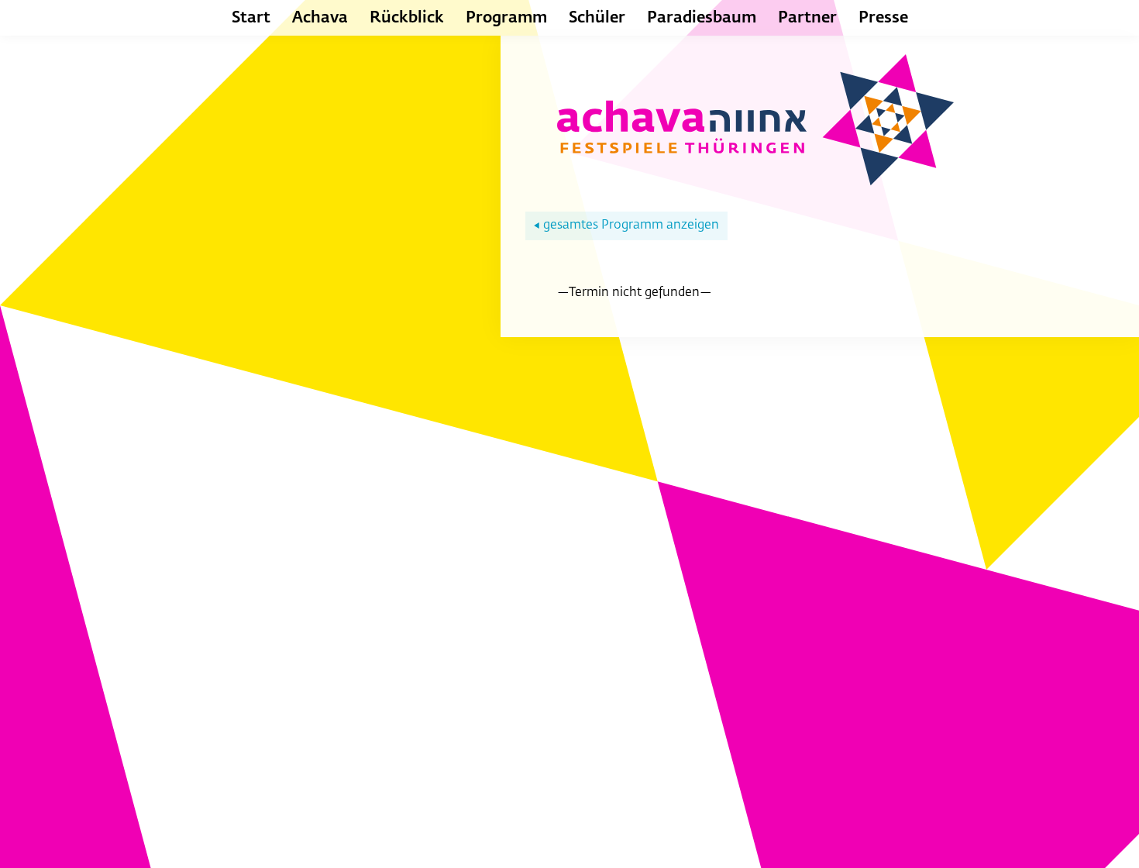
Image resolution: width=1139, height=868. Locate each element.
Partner (807, 18)
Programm (506, 18)
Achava (320, 18)
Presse (883, 18)
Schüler (597, 18)
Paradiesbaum (701, 18)
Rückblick (407, 18)
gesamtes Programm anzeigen (626, 225)
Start (251, 18)
